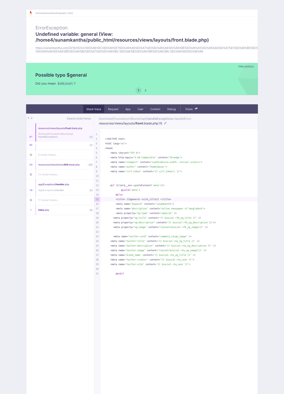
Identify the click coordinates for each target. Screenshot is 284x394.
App (128, 108)
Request (113, 108)
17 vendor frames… (48, 200)
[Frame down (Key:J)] (32, 118)
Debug (171, 108)
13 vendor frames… (48, 174)
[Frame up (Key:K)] (28, 118)
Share (189, 108)
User (140, 108)
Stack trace (93, 108)
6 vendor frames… (48, 154)
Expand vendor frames (79, 118)
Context (155, 108)
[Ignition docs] (32, 13)
